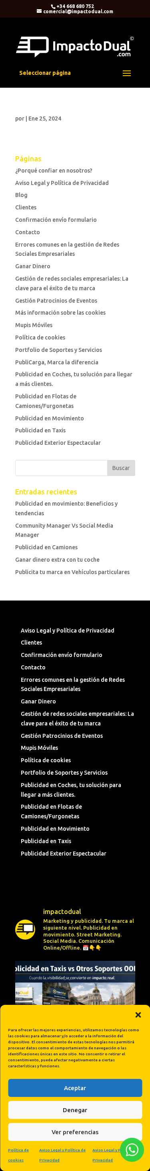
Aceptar (75, 1088)
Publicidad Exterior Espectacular (58, 443)
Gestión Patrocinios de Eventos (56, 300)
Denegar (75, 1110)
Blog (21, 195)
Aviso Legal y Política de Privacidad (62, 183)
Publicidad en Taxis (40, 430)
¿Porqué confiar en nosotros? (53, 170)
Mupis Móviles (33, 325)
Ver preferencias (75, 1132)
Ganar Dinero (32, 266)
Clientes (25, 207)
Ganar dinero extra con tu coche (57, 559)
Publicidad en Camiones (46, 547)
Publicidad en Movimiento (49, 418)
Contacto (27, 232)
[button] (138, 1015)
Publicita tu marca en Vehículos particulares (72, 572)
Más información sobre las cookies (60, 312)
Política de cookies (40, 337)
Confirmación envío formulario (56, 220)
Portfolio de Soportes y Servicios (58, 350)
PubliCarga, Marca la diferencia (56, 362)
